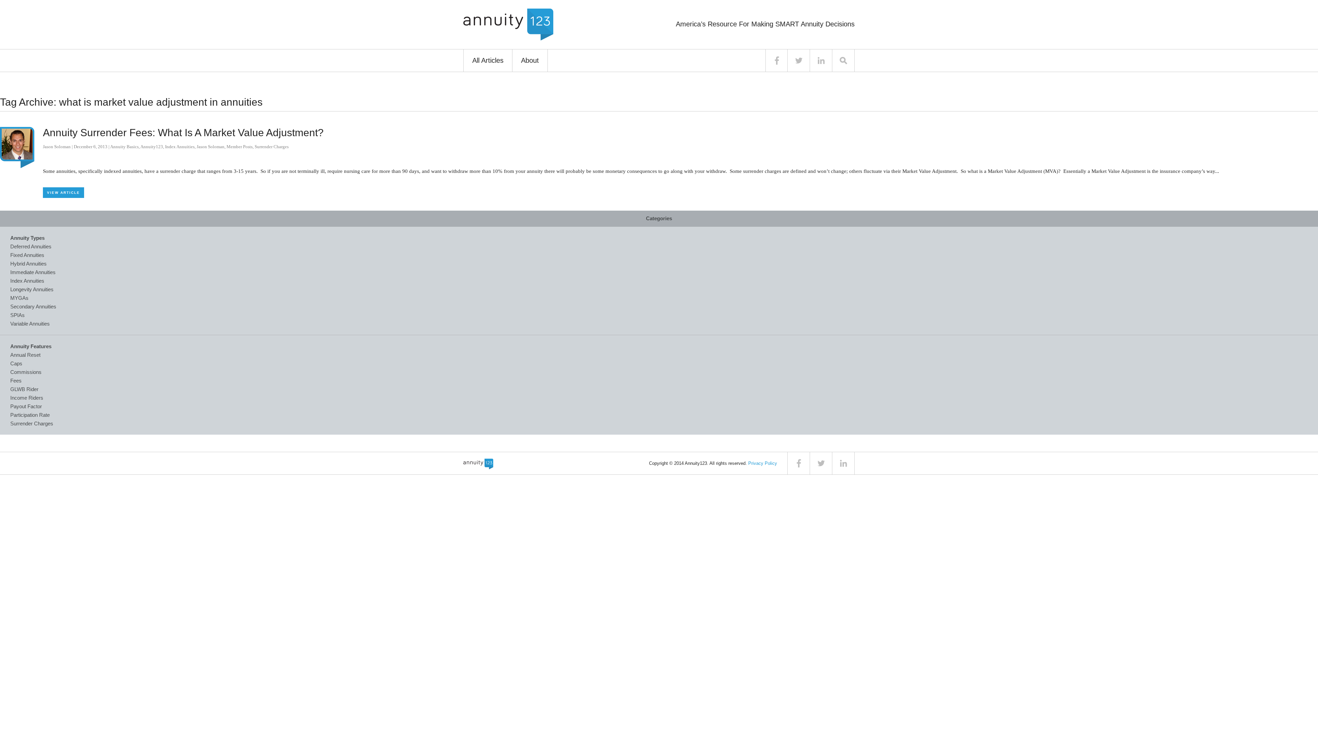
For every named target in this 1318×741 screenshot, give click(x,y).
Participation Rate (30, 415)
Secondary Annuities (33, 306)
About (530, 60)
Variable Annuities (30, 324)
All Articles (488, 60)
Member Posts (240, 146)
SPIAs (17, 315)
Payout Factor (26, 406)
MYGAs (19, 298)
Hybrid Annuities (28, 264)
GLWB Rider (24, 389)
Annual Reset (25, 355)
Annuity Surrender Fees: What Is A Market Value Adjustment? (183, 132)
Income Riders (26, 398)
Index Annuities (180, 146)
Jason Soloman (57, 146)
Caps (16, 363)
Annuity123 (151, 146)
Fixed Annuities (27, 255)
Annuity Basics (124, 146)
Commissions (26, 372)
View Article (63, 193)
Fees (16, 381)
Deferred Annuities (30, 246)
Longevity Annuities (32, 289)
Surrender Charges (272, 146)
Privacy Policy (762, 463)
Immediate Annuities (33, 272)
